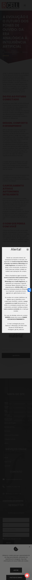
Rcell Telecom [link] (19, 327)
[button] (27, 249)
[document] (16, 290)
